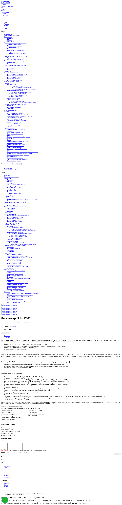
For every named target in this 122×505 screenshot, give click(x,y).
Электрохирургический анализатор (17, 149)
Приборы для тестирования (15, 90)
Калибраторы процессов (11, 72)
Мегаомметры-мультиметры (15, 59)
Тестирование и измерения (18, 93)
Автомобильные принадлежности (17, 120)
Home (5, 28)
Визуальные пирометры (14, 107)
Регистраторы (11, 63)
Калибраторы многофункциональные (18, 74)
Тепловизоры (8, 37)
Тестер (9, 140)
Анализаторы (11, 62)
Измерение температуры (14, 122)
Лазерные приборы (9, 66)
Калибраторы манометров (14, 80)
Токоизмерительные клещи (11, 35)
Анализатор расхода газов (14, 143)
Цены (5, 22)
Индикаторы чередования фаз (15, 50)
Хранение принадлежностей (15, 117)
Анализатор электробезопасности (16, 144)
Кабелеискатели (11, 49)
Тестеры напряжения (13, 47)
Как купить (7, 477)
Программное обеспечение (15, 134)
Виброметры (7, 71)
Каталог (6, 475)
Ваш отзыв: (4, 449)
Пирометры (10, 105)
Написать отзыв (27, 322)
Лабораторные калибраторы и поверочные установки (22, 152)
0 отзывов (18, 322)
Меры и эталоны (12, 156)
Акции (6, 485)
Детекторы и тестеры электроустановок (15, 43)
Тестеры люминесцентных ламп (16, 53)
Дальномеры (10, 68)
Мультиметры (8, 34)
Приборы (10, 38)
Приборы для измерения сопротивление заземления (22, 57)
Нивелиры (10, 69)
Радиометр (10, 135)
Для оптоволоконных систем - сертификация (23, 89)
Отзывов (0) (7, 337)
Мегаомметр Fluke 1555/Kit (11, 169)
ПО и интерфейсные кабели (15, 113)
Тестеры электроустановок (14, 44)
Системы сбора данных (14, 161)
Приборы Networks (9, 83)
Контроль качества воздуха (11, 81)
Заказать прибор (5, 333)
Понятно (85, 503)
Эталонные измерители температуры (17, 159)
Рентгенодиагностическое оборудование (18, 137)
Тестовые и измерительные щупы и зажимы (19, 116)
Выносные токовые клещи (14, 119)
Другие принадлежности (14, 123)
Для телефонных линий (17, 101)
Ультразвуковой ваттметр (14, 147)
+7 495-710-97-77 (5, 3)
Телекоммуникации (12, 99)
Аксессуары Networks (13, 98)
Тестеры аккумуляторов (14, 52)
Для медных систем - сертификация (21, 87)
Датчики (9, 131)
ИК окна (9, 40)
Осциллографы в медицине (15, 132)
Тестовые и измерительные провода (17, 114)
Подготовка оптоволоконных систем (21, 92)
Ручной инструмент (16, 96)
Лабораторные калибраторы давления (18, 155)
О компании (7, 466)
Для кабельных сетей (17, 86)
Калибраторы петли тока (14, 78)
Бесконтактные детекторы (14, 46)
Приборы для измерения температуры (15, 104)
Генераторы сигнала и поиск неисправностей (23, 102)
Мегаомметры (8, 168)
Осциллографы (8, 55)
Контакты (7, 25)
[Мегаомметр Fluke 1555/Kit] (9, 305)
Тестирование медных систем (19, 95)
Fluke (14, 326)
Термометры (10, 108)
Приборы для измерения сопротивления (15, 56)
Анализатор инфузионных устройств (17, 141)
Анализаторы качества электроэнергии (15, 60)
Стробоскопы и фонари (10, 110)
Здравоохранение (9, 128)
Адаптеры (10, 126)
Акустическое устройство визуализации (15, 65)
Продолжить (117, 454)
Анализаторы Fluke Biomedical (16, 129)
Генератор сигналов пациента (15, 146)
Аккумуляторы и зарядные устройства (18, 125)
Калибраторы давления (13, 77)
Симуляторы (10, 138)
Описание (7, 336)
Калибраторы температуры (15, 75)
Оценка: (3, 452)
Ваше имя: (4, 442)
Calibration (7, 150)
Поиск (18, 163)
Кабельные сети (11, 84)
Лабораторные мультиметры (15, 158)
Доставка (6, 24)
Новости (6, 483)
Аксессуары (10, 41)
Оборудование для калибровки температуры (20, 153)
